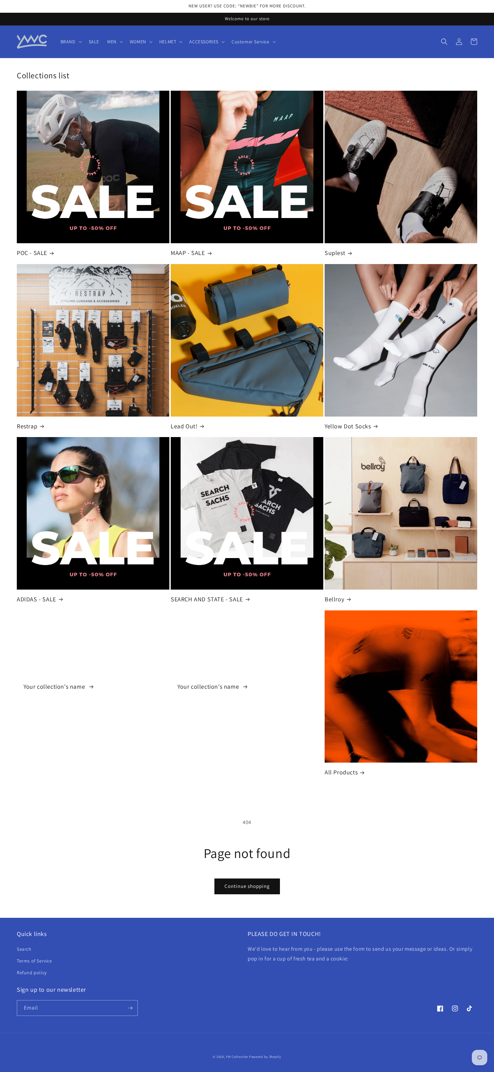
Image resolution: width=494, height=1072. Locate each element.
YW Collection (237, 1057)
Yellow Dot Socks (348, 426)
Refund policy (32, 973)
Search (24, 949)
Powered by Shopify (265, 1057)
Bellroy (334, 599)
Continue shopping (247, 886)
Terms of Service (34, 961)
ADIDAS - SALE (36, 599)
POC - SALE (32, 253)
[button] (70, 42)
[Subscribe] (130, 1008)
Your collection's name (55, 686)
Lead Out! (184, 426)
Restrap (27, 426)
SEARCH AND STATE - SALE (207, 599)
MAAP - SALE (188, 253)
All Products (341, 772)
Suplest (335, 253)
